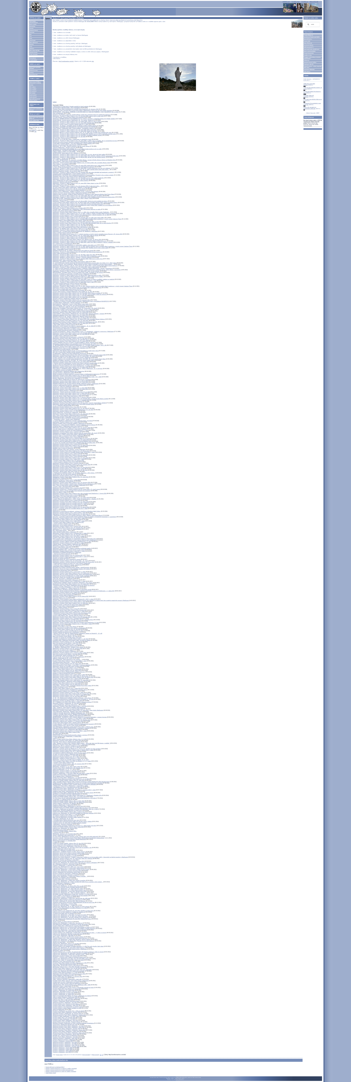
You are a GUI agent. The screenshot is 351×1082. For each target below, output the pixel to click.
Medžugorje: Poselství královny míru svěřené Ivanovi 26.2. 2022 (70, 278)
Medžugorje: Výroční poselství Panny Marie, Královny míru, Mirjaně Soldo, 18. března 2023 (77, 239)
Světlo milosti (56, 909)
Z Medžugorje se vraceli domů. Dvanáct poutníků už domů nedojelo (70, 106)
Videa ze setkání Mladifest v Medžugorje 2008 (65, 997)
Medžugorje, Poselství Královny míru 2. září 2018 (66, 475)
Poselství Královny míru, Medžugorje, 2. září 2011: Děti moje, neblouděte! (72, 969)
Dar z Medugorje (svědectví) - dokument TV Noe (65, 864)
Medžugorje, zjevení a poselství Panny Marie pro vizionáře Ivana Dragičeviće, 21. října (76, 622)
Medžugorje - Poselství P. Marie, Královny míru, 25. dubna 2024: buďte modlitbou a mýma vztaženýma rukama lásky (84, 197)
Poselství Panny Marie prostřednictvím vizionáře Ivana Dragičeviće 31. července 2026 (76, 109)
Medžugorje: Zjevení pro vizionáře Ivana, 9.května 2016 (67, 666)
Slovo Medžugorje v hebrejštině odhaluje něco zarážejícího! (68, 371)
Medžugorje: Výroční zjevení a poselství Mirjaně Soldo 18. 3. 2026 (70, 124)
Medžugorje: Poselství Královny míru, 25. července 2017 (68, 555)
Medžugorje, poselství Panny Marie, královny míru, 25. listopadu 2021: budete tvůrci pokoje (77, 287)
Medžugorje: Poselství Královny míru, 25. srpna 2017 (67, 545)
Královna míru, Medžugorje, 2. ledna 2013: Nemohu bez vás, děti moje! (71, 898)
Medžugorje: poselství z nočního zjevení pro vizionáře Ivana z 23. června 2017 (74, 562)
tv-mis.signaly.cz (33, 129)
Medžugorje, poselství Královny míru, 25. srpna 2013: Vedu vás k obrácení (72, 858)
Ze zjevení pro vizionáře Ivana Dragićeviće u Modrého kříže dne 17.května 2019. (74, 442)
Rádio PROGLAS (308, 43)
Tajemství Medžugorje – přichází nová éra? (64, 147)
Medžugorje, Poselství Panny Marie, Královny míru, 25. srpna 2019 (70, 414)
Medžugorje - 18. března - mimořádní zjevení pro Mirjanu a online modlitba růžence (75, 125)
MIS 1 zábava (32, 87)
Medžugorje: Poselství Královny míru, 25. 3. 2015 (66, 747)
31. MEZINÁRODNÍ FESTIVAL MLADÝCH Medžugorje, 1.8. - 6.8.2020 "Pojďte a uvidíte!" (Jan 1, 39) (79, 345)
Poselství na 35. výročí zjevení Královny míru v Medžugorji (68, 656)
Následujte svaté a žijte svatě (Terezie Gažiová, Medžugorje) (69, 176)
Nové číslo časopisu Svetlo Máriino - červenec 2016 (66, 654)
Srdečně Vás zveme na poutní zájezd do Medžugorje (67, 983)
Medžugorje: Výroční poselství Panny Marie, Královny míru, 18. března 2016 (73, 677)
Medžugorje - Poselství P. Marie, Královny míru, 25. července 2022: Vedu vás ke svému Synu (78, 258)
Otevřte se (56, 510)
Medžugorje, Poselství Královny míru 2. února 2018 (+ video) (69, 518)
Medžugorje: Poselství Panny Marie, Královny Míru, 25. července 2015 (71, 720)
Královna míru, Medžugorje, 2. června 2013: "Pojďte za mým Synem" (71, 869)
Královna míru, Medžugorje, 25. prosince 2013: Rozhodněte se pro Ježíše (65, 829)
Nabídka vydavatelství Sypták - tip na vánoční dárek (67, 171)
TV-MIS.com (295, 1)
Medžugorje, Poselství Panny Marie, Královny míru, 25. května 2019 (71, 440)
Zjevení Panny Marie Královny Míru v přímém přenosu (67, 722)
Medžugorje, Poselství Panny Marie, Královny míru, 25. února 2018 (70, 514)
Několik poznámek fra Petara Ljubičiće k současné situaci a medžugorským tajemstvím (76, 374)
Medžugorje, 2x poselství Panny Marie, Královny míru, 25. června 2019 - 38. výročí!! (75, 433)
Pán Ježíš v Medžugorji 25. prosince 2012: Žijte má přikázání (69, 901)
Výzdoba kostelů (33, 52)
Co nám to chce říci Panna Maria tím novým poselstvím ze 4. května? (71, 364)
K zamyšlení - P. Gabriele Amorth (61, 799)
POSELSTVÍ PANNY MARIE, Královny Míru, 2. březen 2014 (69, 812)
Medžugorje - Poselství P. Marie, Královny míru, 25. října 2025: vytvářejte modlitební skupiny (77, 135)
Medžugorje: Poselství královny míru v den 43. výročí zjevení (69, 188)
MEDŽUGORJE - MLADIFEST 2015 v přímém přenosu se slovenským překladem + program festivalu (80, 717)
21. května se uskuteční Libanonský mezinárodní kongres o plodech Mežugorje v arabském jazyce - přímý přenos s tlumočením (87, 269)
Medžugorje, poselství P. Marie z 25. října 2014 (65, 772)
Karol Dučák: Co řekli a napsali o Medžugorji (64, 466)
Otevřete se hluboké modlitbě (61, 558)
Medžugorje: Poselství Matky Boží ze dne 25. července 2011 (69, 973)
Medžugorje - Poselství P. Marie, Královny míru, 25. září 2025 (69, 136)
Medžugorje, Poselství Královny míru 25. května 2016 (67, 663)
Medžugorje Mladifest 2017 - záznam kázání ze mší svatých (69, 549)
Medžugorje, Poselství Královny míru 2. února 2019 (66, 456)
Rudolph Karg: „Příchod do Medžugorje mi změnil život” (67, 810)
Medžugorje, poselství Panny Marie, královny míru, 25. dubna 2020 (70, 367)
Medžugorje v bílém (58, 950)
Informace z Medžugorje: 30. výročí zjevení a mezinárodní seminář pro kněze (73, 987)
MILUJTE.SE (314, 1)
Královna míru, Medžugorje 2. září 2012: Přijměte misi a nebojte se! (71, 917)
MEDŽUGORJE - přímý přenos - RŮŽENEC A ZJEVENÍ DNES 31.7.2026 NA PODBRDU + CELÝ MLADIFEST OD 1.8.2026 (85, 112)
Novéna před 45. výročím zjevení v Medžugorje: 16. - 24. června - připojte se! (73, 120)
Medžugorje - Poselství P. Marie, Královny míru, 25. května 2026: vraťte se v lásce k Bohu (77, 121)
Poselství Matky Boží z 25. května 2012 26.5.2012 (66, 931)
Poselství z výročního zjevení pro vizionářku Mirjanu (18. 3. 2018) (70, 508)
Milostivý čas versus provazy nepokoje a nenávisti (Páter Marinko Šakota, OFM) (74, 142)
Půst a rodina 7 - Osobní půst (60, 158)
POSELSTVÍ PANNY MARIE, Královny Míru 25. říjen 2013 (68, 843)
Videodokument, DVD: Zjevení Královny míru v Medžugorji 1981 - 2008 (71, 984)
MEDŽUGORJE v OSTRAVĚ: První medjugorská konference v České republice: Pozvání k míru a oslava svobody (83, 175)
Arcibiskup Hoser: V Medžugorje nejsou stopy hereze (67, 426)
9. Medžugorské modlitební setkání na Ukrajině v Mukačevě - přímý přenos (73, 582)
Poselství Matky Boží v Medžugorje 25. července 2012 (67, 925)
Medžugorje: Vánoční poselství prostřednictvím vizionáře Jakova (70, 689)
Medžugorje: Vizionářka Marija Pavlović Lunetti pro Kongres (68, 290)
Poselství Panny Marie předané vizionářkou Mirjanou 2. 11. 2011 (70, 963)
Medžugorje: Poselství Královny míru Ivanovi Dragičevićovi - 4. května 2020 (73, 366)
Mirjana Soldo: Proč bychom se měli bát (63, 206)
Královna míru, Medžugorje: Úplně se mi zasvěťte (66, 943)
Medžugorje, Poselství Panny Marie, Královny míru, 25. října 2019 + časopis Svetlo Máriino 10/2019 (79, 403)
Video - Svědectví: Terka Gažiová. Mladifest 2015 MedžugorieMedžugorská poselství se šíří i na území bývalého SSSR (69, 708)
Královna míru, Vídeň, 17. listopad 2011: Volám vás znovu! (68, 960)
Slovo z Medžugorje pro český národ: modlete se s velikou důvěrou (70, 180)
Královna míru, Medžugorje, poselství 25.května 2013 (67, 871)
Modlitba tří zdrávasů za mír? (60, 687)
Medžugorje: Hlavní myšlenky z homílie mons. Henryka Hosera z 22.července (73, 484)
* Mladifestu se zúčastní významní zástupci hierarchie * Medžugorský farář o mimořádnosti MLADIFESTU (81, 301)
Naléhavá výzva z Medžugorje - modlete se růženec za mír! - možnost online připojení (75, 191)
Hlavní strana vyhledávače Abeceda (35, 109)
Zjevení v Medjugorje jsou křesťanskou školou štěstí (67, 872)
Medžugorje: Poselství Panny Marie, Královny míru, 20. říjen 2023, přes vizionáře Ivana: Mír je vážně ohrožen (82, 223)
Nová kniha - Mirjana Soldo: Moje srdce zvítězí (65, 471)
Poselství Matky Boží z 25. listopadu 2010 (64, 1017)
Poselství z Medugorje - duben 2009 (62, 1050)
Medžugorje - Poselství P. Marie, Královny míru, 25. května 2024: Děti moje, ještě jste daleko (77, 195)
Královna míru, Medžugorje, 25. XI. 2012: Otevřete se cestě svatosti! (71, 906)
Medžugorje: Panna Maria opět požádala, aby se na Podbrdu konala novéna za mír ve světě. (77, 149)
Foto (30, 36)
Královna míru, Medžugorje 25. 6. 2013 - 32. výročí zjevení (68, 866)
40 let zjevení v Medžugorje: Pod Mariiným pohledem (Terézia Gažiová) (72, 311)
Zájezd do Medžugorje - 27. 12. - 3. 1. (63, 769)
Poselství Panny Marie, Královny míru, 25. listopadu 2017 (68, 527)
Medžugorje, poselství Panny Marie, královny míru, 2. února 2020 (70, 387)
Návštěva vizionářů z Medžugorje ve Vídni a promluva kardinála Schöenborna (73, 1023)
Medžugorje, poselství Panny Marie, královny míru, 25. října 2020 (70, 334)
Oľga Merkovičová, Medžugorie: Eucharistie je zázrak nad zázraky (70, 924)
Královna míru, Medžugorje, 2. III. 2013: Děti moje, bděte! (68, 888)
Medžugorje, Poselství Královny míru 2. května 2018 (67, 500)
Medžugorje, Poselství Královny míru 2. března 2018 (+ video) (69, 512)
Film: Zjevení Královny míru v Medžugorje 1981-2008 (67, 729)
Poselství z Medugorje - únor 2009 (62, 1052)
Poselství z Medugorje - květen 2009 (62, 1049)
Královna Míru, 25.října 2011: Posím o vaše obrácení (67, 965)
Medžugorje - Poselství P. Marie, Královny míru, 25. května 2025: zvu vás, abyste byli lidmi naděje (79, 154)
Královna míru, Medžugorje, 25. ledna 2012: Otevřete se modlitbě (70, 953)
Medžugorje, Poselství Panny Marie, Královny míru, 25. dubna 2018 (71, 501)
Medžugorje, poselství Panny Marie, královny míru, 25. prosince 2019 (71, 394)
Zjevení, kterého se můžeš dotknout (62, 921)
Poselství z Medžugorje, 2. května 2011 (63, 993)
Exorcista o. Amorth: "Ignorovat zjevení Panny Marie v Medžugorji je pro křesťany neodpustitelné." (79, 838)
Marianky (31, 44)
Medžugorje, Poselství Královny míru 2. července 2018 (67, 488)
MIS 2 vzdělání (32, 89)
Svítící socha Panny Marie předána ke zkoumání (66, 844)
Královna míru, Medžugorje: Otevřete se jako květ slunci (68, 934)
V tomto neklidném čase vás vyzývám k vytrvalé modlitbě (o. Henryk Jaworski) (74, 342)
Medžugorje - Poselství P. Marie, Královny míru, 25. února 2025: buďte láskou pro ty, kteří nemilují (79, 165)
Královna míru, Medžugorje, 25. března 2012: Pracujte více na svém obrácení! (73, 941)
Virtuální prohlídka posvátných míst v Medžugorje (66, 632)
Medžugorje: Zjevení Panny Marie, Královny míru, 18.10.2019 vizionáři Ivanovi (73, 404)
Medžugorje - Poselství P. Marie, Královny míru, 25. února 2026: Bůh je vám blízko (75, 129)
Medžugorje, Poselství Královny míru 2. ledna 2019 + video (69, 459)
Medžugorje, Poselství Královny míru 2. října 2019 (66, 407)
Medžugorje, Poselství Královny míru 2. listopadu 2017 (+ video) (70, 533)
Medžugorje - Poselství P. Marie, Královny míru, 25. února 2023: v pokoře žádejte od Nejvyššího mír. (79, 241)
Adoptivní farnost (33, 30)
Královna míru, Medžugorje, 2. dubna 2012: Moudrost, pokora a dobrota (71, 939)
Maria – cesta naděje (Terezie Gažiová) (63, 249)
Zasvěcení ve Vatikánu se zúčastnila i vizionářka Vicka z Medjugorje (71, 274)
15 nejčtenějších (33, 60)
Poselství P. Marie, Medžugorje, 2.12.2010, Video (66, 1016)
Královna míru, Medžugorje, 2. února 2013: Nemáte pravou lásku (70, 891)
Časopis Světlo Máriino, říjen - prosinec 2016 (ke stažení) (68, 615)
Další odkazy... (307, 71)
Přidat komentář (95, 1054)
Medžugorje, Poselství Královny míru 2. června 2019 (67, 437)
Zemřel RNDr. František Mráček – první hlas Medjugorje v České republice (72, 143)
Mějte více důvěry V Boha (60, 492)
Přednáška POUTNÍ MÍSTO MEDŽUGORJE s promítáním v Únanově (71, 728)
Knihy (30, 46)
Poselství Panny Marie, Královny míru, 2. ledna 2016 (67, 688)
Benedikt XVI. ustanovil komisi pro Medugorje (65, 1035)
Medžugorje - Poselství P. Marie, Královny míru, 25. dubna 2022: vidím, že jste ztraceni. (76, 271)
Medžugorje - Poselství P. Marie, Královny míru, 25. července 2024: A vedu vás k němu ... (77, 186)
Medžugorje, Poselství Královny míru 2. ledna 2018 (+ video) (69, 521)
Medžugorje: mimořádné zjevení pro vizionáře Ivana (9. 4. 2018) (69, 504)
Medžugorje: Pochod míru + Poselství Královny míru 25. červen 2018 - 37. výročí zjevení (76, 489)
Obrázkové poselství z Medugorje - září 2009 (65, 1043)
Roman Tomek (59, 1054)
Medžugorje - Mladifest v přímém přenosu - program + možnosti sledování (72, 257)
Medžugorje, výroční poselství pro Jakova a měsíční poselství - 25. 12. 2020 (73, 326)
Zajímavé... (31, 48)
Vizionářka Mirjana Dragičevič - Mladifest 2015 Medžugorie (68, 715)
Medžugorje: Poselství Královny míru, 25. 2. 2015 (66, 751)
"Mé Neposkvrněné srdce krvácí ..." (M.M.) (64, 662)
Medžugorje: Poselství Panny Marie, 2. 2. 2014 (65, 814)
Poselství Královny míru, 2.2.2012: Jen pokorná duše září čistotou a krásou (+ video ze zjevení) (78, 952)
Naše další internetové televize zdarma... (34, 100)
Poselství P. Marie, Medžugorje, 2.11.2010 (64, 1019)
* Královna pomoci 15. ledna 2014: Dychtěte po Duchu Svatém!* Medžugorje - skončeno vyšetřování (69, 823)
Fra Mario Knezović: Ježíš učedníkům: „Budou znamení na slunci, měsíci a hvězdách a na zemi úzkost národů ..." (83, 264)
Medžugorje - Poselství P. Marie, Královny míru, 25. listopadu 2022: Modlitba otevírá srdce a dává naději (80, 247)
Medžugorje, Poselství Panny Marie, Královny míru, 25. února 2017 (70, 603)
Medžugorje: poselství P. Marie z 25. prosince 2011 (66, 956)
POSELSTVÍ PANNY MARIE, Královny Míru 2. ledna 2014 (68, 827)
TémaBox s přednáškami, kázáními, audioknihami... (312, 58)
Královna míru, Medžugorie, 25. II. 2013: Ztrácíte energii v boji (69, 890)
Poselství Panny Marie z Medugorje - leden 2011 (65, 1005)
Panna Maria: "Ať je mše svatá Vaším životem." (65, 496)
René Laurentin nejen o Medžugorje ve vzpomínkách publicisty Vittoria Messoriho (74, 538)
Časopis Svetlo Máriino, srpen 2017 (62, 547)
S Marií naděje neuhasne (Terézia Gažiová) (64, 324)
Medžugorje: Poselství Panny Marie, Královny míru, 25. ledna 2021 (70, 323)
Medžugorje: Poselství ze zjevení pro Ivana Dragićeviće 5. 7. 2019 (70, 430)
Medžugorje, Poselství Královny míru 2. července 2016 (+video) (70, 652)
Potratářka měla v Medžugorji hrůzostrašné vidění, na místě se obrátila (71, 640)
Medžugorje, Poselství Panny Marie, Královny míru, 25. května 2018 (71, 497)
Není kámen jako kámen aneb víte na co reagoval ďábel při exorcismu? (72, 438)
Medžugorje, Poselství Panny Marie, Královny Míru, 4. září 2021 (70, 296)
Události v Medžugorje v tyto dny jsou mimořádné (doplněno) (69, 190)
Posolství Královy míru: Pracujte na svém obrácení (66, 1004)
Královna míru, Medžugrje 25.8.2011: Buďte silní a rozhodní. (69, 971)
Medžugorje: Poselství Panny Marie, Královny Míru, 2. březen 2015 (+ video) (73, 750)
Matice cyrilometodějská (309, 51)
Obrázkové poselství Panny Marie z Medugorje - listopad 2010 (69, 1015)
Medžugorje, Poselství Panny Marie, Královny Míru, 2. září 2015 (70, 706)
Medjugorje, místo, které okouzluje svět (63, 961)
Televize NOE (307, 41)
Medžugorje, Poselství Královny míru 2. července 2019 (67, 431)
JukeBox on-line (308, 55)
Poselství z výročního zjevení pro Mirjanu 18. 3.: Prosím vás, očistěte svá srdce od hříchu (77, 748)
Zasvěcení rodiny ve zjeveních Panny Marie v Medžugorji (68, 436)
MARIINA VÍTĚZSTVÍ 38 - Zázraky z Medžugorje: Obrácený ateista (71, 316)
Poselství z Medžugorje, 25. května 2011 (64, 990)
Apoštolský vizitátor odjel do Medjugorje (63, 595)
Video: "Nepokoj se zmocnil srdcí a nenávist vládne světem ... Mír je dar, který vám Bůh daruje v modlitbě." (81, 743)
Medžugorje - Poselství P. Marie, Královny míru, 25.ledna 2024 (69, 208)
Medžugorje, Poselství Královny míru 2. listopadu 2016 (67, 618)
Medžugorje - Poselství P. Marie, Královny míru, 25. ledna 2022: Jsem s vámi (73, 282)
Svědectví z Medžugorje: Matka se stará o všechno (66, 285)
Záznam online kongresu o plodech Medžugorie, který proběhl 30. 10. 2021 (72, 291)
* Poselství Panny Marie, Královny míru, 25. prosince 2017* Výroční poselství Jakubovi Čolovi (68, 523)
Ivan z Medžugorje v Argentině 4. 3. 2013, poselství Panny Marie (64, 884)
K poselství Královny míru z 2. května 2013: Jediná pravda (68, 868)
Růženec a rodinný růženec (60, 607)
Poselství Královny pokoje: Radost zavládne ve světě (67, 1008)
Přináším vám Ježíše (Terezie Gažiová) (63, 210)
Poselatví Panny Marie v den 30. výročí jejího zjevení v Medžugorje (71, 980)
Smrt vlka (55, 920)
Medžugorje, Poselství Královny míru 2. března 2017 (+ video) (69, 602)
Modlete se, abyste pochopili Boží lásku (63, 673)
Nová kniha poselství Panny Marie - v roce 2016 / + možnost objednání (71, 665)
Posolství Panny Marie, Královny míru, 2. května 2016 (67, 669)
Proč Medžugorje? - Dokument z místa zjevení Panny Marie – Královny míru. (73, 726)
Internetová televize (308, 45)
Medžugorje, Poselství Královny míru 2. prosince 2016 (67, 216)
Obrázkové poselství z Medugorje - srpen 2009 (65, 1045)
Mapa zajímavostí (33, 42)
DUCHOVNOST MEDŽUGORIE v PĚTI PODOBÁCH (67, 108)
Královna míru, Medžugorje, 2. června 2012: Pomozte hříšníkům (70, 930)
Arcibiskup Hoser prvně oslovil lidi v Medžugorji (65, 593)
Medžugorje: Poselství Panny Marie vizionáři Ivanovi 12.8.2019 (69, 416)
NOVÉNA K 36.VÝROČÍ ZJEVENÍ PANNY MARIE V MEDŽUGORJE (71, 567)
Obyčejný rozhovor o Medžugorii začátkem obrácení (66, 298)
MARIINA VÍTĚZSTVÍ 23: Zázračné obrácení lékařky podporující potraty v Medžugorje (75, 383)
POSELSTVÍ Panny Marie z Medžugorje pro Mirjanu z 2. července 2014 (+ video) (74, 790)
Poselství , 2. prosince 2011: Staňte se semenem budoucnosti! (69, 957)
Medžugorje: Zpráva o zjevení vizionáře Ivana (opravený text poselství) (71, 490)
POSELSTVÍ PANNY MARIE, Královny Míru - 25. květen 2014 (69, 796)
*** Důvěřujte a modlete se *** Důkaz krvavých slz (66, 588)
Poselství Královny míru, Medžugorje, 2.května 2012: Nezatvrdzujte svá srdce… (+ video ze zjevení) (79, 932)
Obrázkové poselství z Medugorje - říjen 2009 (65, 1042)
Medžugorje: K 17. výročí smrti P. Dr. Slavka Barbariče (67, 529)
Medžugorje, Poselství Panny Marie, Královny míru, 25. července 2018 (71, 482)
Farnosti (31, 28)
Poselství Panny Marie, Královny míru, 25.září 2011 (67, 968)
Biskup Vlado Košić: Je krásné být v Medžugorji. (66, 412)
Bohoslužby (32, 26)
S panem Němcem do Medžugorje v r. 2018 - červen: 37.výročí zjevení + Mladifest (75, 499)
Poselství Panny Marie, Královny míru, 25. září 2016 (67, 629)
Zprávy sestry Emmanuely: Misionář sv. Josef (65, 875)
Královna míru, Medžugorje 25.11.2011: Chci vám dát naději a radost (71, 958)
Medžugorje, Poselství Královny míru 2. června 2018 (67, 495)
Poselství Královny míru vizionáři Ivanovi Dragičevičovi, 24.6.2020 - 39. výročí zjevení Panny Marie (79, 359)
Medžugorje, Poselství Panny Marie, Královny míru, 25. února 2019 (70, 455)
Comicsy (31, 72)
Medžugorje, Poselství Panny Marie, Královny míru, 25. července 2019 (71, 427)
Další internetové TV (309, 47)
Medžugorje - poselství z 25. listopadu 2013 (64, 834)
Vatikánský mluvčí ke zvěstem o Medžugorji (64, 651)
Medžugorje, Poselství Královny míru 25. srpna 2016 (67, 641)
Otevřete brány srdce (58, 625)
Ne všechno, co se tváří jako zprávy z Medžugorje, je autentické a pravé (72, 139)
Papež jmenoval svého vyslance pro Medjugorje (65, 606)
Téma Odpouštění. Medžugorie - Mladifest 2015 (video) (67, 711)
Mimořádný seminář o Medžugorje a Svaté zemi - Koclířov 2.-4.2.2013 (71, 894)
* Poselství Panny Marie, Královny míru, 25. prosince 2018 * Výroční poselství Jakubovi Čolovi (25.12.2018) (68, 461)
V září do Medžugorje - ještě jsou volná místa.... (65, 705)
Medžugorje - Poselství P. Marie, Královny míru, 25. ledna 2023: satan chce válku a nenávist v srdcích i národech (83, 242)
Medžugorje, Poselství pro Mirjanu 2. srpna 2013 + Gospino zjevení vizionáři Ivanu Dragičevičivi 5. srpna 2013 (68, 860)
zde (39, 127)
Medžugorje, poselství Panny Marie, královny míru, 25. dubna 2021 (71, 315)
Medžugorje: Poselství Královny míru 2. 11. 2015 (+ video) (68, 695)
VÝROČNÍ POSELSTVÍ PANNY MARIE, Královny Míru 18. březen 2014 (72, 807)
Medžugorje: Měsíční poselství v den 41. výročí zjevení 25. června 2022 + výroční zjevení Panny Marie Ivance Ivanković (85, 265)
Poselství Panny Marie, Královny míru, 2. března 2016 (67, 678)
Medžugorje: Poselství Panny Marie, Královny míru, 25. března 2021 (71, 317)
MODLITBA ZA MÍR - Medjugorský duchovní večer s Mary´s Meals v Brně (72, 198)
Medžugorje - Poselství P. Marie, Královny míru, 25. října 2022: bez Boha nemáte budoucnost (77, 252)
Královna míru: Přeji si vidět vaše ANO (63, 1000)
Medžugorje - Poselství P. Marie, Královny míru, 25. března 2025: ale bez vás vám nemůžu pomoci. (79, 157)
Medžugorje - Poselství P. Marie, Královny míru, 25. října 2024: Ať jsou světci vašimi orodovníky (78, 178)
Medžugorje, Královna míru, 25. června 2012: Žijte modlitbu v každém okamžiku (74, 928)
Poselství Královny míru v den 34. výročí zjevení (66, 725)
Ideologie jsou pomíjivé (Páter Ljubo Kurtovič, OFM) (66, 145)
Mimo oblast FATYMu (34, 50)
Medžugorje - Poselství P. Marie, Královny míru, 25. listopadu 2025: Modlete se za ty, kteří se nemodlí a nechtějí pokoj (84, 134)
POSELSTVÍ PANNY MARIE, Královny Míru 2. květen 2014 (68, 801)
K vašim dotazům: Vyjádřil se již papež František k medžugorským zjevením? (74, 724)
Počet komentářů (86, 1054)
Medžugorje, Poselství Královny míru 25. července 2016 (68, 648)
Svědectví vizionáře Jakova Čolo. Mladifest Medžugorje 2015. (69, 713)
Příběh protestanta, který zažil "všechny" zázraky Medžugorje (69, 449)
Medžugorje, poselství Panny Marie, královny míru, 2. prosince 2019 (71, 397)
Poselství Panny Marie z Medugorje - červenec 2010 (67, 1028)
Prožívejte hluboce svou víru (60, 597)
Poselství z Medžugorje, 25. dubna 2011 (63, 994)
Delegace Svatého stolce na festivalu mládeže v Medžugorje (69, 423)
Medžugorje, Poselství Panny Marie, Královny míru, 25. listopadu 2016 (71, 617)
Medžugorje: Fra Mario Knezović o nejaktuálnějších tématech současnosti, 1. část (74, 280)
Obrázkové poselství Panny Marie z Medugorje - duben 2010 (69, 1033)
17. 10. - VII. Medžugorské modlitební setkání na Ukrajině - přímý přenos (72, 698)
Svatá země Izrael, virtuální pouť (311, 49)
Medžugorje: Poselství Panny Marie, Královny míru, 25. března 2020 (71, 375)
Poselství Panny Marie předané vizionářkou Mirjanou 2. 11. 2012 (70, 908)
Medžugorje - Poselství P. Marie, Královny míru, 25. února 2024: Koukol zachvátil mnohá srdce (78, 204)
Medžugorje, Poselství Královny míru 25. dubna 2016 (67, 670)
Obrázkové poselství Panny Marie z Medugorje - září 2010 (68, 1026)
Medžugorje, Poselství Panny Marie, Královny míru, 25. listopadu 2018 (71, 464)
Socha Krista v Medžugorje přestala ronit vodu (65, 1024)
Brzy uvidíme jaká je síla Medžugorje (62, 243)
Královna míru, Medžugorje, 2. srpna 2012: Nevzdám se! (68, 923)
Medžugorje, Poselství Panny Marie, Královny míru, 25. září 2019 (70, 408)
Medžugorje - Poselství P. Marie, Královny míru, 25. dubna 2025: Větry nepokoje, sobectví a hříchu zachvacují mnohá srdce (86, 156)
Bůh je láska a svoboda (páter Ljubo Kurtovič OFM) (66, 289)
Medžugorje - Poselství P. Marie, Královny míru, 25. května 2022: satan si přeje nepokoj (76, 267)
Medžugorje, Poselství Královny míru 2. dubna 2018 (66, 506)
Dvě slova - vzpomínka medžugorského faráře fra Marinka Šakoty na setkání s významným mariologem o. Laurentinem (84, 516)
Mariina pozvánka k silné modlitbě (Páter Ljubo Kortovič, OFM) (69, 220)
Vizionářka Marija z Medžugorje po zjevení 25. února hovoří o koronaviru (72, 379)
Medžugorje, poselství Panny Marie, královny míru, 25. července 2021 (71, 300)
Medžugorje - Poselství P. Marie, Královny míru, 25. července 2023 (70, 230)
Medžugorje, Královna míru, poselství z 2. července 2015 (68, 721)
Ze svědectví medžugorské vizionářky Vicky (64, 816)
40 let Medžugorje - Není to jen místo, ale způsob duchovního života (71, 305)
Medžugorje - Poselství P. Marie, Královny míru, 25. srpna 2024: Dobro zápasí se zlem (76, 183)
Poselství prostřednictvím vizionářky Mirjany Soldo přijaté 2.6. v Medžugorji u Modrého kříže (77, 795)
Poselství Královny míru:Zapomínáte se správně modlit (67, 1006)
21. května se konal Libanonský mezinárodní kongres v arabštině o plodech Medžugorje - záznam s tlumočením (82, 268)
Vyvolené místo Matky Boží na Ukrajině (63, 913)
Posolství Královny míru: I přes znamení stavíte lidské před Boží (70, 938)
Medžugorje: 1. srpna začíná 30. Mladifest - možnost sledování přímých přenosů (74, 425)
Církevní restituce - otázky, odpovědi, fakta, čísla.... (313, 67)
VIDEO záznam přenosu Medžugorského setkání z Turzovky (69, 672)
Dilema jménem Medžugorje (60, 978)
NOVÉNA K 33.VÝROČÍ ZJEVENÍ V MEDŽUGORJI (66, 794)
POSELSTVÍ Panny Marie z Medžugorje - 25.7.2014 (67, 788)
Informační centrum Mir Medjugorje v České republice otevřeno (69, 173)
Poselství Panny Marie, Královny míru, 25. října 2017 (67, 534)
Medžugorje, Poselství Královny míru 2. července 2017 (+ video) (70, 556)
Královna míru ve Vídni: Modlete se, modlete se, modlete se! (69, 912)
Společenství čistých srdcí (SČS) (311, 37)
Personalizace (32, 58)
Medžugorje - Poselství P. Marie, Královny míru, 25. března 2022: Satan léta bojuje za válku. (77, 275)
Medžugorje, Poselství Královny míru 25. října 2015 (66, 696)
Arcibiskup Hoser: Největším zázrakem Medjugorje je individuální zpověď (72, 589)
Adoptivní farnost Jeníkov (310, 62)
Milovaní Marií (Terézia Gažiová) (61, 138)
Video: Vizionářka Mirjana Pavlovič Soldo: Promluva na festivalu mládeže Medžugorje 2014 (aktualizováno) (81, 781)
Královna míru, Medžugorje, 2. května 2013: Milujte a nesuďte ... (70, 876)
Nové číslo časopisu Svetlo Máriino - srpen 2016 (65, 643)
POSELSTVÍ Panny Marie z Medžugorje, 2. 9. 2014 (66, 777)
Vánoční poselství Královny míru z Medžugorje (65, 691)
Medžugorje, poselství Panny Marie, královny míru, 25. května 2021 (71, 312)
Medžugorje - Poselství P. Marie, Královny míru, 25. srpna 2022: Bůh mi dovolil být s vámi (77, 256)
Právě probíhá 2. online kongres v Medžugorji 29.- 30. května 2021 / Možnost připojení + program (78, 313)
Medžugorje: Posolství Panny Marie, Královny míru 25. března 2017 (71, 596)
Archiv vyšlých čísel (34, 120)
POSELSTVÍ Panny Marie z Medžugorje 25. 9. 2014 (66, 774)
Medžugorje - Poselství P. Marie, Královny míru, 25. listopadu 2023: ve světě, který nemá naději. (78, 217)
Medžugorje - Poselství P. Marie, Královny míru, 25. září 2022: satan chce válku (74, 254)
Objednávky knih (33, 74)
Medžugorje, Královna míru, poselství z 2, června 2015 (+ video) (70, 731)
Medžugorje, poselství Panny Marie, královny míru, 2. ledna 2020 (70, 393)
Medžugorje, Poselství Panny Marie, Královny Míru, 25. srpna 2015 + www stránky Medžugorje (78, 710)
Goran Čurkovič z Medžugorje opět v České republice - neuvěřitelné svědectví (73, 128)
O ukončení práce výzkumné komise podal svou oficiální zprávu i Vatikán (72, 821)
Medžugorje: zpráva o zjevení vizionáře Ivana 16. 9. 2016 (68, 630)
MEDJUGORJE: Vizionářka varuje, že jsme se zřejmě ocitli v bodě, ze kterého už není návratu (78, 272)
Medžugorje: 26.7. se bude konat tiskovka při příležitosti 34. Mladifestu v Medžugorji (75, 231)
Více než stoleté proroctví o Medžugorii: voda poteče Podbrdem (70, 429)
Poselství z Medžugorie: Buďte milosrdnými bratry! (66, 1001)
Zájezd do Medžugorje (58, 1009)
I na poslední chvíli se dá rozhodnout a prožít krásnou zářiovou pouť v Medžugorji (74, 540)
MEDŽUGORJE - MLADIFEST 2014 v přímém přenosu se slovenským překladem (74, 784)
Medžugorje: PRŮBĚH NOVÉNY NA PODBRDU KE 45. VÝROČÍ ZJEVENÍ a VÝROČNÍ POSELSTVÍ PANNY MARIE (84, 118)
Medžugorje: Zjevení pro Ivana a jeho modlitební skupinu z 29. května (71, 569)
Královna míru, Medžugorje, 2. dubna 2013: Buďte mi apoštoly (69, 880)
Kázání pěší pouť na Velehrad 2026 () (55, 1067)
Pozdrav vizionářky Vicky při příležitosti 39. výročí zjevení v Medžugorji (72, 357)
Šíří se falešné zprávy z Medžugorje (62, 776)
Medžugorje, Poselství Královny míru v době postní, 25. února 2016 (71, 680)
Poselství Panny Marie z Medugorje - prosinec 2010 (66, 1012)
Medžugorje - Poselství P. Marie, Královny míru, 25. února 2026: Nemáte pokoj (73, 123)
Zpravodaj (31, 32)
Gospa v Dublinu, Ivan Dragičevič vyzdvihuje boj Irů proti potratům (70, 895)
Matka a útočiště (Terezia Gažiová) (62, 232)
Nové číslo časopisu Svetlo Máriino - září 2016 (65, 636)
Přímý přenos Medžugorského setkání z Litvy (65, 667)
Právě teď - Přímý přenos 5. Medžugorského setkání (67, 742)
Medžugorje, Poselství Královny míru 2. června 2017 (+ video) (69, 571)
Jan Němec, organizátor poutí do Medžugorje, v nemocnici (68, 337)
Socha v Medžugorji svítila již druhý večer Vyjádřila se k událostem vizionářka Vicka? (64, 849)
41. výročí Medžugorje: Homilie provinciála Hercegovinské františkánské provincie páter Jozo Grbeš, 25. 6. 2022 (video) (85, 263)
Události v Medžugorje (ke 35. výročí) (63, 658)
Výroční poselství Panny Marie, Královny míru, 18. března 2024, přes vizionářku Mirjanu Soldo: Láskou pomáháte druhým (85, 202)
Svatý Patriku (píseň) (51, 1073)
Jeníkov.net (306, 60)
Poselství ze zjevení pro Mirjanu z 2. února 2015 (65, 755)
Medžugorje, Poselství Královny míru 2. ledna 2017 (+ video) (69, 611)
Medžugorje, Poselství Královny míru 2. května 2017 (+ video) (69, 581)
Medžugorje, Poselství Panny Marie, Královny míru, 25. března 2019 (71, 451)
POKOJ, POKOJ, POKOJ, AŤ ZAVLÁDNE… (65, 151)
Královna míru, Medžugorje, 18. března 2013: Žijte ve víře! (68, 886)
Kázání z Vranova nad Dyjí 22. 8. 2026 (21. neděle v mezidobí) (61, 1068)
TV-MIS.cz (304, 1)
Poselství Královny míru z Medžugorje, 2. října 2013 (66, 846)
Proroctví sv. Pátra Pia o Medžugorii (62, 386)
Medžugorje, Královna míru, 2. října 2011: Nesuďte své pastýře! (69, 967)
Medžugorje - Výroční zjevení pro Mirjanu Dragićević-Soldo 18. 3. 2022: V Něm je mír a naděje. (78, 276)
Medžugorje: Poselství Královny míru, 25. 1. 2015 (66, 757)
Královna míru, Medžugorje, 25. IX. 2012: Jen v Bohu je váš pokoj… (71, 916)
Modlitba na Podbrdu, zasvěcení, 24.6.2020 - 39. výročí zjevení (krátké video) (73, 360)
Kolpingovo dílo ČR (308, 64)
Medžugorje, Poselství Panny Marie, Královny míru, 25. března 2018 (71, 507)
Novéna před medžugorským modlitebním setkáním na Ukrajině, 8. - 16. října (73, 699)
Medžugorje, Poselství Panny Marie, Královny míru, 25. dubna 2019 (71, 445)
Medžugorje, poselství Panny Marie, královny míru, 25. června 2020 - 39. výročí (74, 356)
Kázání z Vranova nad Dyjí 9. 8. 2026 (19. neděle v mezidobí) (61, 1071)
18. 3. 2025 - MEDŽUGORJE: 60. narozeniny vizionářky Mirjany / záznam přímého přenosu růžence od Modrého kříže (84, 160)
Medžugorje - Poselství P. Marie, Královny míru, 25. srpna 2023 (69, 226)
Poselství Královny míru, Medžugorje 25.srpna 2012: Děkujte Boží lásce (72, 919)
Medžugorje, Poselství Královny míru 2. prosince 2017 (67, 526)
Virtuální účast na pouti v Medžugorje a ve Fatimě (66, 982)
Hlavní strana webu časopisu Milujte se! (36, 118)
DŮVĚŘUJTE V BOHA (59, 478)
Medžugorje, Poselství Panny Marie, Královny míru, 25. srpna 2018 (70, 477)
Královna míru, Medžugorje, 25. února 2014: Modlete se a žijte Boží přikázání (73, 813)
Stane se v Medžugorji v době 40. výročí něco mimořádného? (69, 307)
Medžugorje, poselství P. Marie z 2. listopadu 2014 (66, 770)
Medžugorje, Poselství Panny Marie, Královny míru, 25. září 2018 (70, 470)
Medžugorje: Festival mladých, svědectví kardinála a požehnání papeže (72, 548)
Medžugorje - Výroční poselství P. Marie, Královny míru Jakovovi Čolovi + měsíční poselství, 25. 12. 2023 (81, 215)
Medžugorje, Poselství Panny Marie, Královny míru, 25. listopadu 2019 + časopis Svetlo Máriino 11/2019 (80, 398)
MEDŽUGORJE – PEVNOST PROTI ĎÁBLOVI (65, 150)
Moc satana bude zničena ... (60, 530)
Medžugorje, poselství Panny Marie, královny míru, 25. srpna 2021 (70, 297)
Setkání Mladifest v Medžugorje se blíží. (63, 975)
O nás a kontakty (33, 54)
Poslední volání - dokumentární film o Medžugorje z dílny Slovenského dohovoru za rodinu (77, 209)
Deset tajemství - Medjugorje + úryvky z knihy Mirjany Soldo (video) (71, 304)
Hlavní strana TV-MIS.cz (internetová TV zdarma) (35, 82)
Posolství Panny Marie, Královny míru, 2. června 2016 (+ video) (70, 661)
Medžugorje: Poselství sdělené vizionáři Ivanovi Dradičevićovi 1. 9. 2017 (72, 541)
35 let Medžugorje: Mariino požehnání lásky (64, 655)
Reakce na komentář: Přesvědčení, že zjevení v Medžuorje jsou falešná (72, 995)
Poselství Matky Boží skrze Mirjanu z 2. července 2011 (67, 976)
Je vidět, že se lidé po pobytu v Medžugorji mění (66, 754)
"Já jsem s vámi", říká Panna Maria (62, 486)
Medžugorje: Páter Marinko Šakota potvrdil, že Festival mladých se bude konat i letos (76, 350)
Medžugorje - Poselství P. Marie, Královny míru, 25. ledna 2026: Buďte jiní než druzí (75, 131)
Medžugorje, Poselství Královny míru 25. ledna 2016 (67, 684)
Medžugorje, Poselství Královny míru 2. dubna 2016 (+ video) (69, 674)
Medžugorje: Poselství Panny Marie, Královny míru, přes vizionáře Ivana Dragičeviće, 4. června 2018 (79, 493)
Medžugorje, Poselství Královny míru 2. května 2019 (67, 444)
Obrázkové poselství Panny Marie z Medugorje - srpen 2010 (69, 1027)
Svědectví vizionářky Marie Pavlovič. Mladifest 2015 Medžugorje (70, 714)
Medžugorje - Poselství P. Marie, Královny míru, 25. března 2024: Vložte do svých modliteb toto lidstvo (80, 201)
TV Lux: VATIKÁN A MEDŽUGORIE (62, 405)
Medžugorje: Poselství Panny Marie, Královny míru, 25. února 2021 (70, 320)
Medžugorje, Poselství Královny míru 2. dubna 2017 (66, 592)
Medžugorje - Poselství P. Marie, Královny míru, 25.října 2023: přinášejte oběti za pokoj (76, 221)
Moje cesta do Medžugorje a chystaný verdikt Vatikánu (67, 817)
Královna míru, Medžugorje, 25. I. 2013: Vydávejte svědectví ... (69, 893)
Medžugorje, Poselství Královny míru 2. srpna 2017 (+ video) (69, 551)
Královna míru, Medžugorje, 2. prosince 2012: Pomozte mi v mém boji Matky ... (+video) (65, 904)
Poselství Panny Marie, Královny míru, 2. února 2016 (67, 683)
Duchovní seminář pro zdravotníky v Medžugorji (65, 873)
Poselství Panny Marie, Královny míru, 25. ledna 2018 (67, 519)
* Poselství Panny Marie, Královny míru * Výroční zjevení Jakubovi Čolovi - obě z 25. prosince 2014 (68, 763)
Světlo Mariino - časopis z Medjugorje (63, 897)
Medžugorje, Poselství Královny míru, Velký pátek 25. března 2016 (70, 676)
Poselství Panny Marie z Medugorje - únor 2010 (65, 1037)
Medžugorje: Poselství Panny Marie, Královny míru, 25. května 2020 (71, 361)
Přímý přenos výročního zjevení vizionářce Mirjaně (66, 887)
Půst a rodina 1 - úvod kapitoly (61, 164)
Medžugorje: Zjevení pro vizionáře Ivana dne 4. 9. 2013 (67, 854)
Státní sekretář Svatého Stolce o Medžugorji (64, 532)
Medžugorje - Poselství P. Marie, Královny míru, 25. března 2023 (70, 238)
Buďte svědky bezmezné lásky (61, 253)
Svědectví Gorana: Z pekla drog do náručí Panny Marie (67, 604)
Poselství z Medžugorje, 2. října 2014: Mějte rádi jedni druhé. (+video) (71, 773)
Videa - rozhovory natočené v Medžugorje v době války (67, 979)
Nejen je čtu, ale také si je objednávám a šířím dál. (309, 108)
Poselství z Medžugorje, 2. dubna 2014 (63, 805)
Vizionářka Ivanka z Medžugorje (61, 335)
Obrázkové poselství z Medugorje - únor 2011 (65, 1002)
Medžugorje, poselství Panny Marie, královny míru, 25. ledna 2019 (70, 389)
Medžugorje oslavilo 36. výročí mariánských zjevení (67, 559)
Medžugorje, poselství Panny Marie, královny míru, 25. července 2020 (71, 346)
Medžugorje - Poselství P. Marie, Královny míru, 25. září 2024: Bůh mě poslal (73, 179)
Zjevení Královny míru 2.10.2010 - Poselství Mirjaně (66, 1022)
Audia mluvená (33, 97)
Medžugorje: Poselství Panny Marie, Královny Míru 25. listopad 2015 (71, 694)
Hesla (30, 38)
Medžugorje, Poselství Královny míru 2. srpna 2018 (66, 479)
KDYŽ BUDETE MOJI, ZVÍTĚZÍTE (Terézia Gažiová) (67, 418)
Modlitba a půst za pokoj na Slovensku (63, 448)
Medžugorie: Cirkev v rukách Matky (62, 986)
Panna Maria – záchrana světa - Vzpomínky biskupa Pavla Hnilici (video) (72, 685)
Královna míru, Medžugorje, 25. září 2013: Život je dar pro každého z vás (72, 847)
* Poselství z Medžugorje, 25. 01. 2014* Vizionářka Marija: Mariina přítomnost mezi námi (66, 819)
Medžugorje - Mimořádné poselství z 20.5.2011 (65, 991)
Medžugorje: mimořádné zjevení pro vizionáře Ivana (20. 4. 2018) (70, 503)
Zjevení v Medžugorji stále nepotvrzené (63, 835)
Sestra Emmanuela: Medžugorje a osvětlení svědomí (67, 328)
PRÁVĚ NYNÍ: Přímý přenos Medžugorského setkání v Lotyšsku (70, 735)
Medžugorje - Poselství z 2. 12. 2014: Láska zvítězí (66, 766)
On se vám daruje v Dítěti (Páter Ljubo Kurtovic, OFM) (67, 396)
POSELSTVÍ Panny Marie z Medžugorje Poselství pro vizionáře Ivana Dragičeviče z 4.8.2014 (77, 783)
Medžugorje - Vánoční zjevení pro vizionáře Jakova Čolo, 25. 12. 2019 (71, 392)
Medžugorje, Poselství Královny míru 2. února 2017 (66, 608)
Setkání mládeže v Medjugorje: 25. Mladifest (64, 803)
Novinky (31, 85)
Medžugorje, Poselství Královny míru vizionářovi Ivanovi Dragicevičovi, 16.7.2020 (74, 344)
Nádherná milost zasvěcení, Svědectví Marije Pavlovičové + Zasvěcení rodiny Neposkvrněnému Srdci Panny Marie (83, 194)
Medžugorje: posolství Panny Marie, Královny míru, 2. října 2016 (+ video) (72, 624)
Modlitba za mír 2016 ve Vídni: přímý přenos (64, 626)
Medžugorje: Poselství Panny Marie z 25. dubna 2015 (67, 740)
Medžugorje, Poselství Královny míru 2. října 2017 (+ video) (68, 536)
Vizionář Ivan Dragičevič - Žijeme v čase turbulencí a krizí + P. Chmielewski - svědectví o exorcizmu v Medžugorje (83, 331)
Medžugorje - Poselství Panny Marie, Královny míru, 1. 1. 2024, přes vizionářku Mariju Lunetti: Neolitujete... (81, 212)
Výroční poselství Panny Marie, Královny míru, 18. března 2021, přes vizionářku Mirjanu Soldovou (79, 319)
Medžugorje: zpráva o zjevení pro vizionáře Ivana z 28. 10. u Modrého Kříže (73, 619)
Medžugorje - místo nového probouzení (63, 525)
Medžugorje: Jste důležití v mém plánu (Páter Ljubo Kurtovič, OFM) (71, 261)
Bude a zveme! (32, 24)
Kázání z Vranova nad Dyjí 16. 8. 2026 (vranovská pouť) (60, 1070)
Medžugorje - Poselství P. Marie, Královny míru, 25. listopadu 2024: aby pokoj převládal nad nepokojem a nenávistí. (83, 172)
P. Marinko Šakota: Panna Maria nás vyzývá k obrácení (68, 401)
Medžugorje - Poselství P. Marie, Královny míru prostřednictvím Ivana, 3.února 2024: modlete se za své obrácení (83, 205)
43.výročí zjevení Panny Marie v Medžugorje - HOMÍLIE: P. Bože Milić (71, 187)
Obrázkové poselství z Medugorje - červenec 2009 (66, 1046)
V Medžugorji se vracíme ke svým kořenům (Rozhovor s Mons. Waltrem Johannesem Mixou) (77, 515)
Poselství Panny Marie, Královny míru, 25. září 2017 (67, 537)
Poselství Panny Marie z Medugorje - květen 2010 (66, 1031)
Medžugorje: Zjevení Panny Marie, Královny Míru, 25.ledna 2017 (70, 610)
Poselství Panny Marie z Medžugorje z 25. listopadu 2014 (68, 768)
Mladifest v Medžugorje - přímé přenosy (63, 481)
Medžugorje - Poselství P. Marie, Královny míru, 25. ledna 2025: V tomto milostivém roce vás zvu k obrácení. (82, 168)
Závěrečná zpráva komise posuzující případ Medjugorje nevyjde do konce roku (73, 902)
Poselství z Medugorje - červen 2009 (62, 1048)
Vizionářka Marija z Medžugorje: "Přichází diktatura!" (67, 302)
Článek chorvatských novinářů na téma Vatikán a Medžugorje (69, 628)
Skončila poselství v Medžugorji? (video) (63, 372)
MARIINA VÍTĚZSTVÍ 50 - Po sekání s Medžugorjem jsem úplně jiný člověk (73, 250)
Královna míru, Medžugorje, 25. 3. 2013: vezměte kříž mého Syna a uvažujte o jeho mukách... (78, 882)
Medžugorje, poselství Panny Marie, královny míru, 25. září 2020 (70, 338)
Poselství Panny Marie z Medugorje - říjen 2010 (65, 1020)
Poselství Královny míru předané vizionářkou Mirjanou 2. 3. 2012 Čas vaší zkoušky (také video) (78, 946)
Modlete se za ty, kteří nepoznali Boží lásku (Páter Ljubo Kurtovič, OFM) (72, 227)
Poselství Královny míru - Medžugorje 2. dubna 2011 (67, 998)
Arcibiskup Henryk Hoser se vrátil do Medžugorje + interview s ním (70, 348)
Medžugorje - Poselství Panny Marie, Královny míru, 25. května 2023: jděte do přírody (75, 235)
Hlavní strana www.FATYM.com (33, 22)
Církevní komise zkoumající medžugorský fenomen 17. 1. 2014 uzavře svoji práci (74, 825)
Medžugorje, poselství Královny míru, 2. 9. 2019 (65, 411)
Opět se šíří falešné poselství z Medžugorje (64, 390)
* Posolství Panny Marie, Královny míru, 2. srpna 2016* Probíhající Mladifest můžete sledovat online (67, 645)
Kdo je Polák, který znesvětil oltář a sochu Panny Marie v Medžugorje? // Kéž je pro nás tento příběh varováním (82, 110)
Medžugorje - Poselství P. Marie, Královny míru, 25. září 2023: (69, 224)
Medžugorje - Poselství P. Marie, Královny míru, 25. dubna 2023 (70, 237)
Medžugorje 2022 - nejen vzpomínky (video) (64, 260)
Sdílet (54, 102)
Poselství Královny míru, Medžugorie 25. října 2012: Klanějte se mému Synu (73, 910)
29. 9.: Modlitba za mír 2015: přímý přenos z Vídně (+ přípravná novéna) (72, 702)
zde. (93, 61)
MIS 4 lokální (32, 93)
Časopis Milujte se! (308, 35)
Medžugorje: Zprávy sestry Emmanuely (63, 945)
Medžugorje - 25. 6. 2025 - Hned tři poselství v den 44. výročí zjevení (71, 146)
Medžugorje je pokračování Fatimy (62, 570)
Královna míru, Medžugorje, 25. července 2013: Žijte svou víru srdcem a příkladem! (75, 862)
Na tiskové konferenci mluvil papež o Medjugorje (65, 580)
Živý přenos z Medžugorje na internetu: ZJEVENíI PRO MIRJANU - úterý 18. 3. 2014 (75, 809)
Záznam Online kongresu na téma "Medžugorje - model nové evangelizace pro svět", (75, 322)
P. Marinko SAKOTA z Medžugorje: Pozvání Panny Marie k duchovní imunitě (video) (75, 363)
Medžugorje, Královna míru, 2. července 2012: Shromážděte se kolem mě (72, 927)
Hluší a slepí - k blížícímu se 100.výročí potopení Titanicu (68, 936)
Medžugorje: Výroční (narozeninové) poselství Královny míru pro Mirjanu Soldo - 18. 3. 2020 (77, 377)
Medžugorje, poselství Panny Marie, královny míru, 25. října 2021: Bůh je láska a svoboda (77, 293)
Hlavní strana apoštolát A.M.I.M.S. (34, 68)
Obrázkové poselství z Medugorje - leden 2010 (65, 1038)
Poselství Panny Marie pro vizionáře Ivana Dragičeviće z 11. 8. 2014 (71, 779)
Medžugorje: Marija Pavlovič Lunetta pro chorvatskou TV (68, 899)
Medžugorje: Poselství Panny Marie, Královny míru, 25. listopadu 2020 (71, 333)
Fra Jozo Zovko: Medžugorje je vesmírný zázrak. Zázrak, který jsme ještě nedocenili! (75, 836)
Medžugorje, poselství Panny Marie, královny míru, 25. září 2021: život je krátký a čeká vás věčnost (79, 294)
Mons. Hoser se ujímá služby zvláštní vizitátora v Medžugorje (69, 485)
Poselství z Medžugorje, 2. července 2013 (64, 865)
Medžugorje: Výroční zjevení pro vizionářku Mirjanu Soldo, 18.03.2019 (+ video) (74, 452)
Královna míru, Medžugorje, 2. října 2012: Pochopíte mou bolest (70, 914)
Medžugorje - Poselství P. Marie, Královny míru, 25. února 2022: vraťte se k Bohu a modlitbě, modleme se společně (83, 279)
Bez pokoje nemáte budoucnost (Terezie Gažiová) (66, 283)
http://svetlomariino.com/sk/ (66, 61)
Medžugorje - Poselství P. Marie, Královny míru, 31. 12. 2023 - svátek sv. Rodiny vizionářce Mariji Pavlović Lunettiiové (84, 213)
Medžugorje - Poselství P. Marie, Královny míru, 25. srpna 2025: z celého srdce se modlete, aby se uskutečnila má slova (85, 140)
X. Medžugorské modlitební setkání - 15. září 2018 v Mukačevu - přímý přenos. (74, 473)
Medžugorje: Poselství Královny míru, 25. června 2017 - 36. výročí (70, 560)
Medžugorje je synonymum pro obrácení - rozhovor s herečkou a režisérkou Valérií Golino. (76, 511)
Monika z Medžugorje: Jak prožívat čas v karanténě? (67, 378)
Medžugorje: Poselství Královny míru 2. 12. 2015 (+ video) (68, 692)
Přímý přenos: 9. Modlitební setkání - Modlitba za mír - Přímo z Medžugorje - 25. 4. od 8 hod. (77, 368)
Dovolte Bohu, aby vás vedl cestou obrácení (64, 474)
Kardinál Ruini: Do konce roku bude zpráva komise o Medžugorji (70, 949)
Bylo (30, 34)
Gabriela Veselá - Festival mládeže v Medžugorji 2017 (67, 544)
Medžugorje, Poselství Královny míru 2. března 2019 (67, 446)
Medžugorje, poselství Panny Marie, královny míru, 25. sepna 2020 (71, 341)
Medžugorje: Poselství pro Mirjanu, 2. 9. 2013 (65, 855)
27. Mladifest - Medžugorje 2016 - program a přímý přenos (68, 647)
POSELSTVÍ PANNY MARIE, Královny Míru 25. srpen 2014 (68, 780)
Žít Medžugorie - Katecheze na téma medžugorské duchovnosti (69, 353)
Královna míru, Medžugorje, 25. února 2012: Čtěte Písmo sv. (69, 947)
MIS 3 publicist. (33, 91)
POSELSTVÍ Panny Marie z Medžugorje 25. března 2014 (68, 806)
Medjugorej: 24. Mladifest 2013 (61, 877)
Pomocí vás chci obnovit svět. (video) (63, 650)
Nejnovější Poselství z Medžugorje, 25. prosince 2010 (67, 1013)
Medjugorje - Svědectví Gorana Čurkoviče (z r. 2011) (66, 758)
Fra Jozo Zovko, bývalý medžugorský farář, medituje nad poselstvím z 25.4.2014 (74, 798)
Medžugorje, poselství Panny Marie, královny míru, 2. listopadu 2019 (71, 400)
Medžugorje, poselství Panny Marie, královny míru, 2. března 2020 (70, 381)
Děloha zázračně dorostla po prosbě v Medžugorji (66, 330)
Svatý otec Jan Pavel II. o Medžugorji (63, 578)
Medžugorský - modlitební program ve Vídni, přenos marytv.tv (69, 851)
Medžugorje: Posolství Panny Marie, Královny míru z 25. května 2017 (71, 573)
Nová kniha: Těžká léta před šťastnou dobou (64, 964)
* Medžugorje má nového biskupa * (62, 349)
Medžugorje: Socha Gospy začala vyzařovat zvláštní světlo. (69, 853)
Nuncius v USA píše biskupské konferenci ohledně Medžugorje (69, 839)
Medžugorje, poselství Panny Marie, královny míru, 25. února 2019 (70, 382)
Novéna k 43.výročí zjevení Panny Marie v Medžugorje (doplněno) (70, 193)
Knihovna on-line (33, 70)
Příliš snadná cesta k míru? (60, 184)
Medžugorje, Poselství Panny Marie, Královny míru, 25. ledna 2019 (70, 457)
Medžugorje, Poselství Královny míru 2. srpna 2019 (66, 422)
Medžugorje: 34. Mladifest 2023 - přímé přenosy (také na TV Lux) (70, 228)
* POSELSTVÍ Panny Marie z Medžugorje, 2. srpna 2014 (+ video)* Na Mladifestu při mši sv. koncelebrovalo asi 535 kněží (70, 786)
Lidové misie (32, 40)
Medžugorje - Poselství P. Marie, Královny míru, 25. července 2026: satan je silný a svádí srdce (78, 116)
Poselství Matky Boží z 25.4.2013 (62, 879)
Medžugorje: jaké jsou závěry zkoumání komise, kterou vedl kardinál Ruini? (73, 574)
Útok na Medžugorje (58, 113)
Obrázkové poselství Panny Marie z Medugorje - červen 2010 (69, 1030)
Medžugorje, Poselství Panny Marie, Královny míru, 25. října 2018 (70, 467)
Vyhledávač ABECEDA (309, 69)
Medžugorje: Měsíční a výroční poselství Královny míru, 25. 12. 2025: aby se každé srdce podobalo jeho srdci (82, 132)
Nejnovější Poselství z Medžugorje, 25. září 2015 (66, 703)
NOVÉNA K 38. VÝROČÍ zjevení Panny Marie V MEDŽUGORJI (69, 434)
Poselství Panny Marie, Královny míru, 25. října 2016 (67, 621)
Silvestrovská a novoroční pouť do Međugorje (65, 327)
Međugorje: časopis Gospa (60, 199)
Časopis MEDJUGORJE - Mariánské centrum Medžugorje (68, 681)
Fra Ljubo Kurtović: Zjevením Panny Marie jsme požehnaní (68, 117)
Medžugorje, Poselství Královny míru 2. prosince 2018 (67, 463)
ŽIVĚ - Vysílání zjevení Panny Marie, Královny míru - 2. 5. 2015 (70, 739)
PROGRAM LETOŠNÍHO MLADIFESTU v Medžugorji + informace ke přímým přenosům (67, 553)
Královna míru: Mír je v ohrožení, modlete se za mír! (67, 746)
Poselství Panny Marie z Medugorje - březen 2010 (66, 1034)
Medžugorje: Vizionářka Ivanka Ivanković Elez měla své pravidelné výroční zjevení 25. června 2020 (79, 355)
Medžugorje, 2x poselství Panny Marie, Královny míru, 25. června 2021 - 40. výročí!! (75, 308)
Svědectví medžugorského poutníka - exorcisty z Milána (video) (70, 385)
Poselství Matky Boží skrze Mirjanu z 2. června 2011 (67, 989)
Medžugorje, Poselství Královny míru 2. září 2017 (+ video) (68, 543)
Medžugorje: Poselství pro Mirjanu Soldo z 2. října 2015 (67, 700)
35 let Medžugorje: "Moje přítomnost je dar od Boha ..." (67, 659)
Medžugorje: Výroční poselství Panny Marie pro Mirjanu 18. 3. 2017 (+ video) (73, 599)
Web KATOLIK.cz (308, 39)
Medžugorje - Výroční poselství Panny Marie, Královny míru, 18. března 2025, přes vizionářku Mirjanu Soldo (81, 162)
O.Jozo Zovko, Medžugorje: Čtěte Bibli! (63, 935)
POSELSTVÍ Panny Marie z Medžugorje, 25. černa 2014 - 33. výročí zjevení (73, 792)
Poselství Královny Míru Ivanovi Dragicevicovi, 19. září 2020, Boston (71, 339)
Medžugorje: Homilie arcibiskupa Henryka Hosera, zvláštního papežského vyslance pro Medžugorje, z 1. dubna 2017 (84, 591)
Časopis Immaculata (309, 53)
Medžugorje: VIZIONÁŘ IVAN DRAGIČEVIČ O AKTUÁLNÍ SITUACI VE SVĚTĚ (74, 127)
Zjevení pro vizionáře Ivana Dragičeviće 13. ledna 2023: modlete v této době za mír (75, 245)
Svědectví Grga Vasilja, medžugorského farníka (65, 791)
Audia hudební (32, 95)
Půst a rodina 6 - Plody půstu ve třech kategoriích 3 (66, 161)
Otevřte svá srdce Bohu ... (60, 942)
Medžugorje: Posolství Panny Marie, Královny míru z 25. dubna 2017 (71, 584)
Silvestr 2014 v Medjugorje (60, 765)
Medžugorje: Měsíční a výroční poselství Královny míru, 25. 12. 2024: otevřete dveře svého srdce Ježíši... (81, 169)
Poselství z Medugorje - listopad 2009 (63, 1041)
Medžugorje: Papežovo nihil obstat (62, 182)
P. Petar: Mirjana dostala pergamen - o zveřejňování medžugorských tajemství (73, 167)
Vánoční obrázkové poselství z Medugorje (64, 1039)
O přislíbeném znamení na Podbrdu (62, 370)
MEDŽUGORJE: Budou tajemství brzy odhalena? (66, 153)
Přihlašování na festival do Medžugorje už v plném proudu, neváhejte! (71, 575)
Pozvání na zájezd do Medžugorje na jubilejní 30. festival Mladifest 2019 (72, 441)
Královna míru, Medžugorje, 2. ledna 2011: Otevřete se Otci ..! (69, 954)
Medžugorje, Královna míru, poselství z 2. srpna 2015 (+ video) (69, 718)
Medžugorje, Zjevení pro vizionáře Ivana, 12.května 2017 (68, 577)
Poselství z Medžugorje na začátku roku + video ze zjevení (68, 1011)
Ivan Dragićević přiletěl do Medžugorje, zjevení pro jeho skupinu (70, 753)
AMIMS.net (286, 1)
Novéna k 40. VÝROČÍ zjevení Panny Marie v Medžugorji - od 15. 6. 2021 (72, 309)
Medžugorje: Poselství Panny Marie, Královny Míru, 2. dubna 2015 (70, 744)
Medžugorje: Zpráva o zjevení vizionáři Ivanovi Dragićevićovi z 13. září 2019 (73, 409)
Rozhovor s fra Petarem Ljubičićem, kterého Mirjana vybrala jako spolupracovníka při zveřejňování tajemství (81, 114)
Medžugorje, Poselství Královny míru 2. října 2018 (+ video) (68, 468)
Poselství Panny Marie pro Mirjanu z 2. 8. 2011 (65, 972)
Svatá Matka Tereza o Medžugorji (62, 566)
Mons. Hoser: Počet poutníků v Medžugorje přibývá (66, 415)
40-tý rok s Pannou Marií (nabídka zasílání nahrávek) (67, 352)
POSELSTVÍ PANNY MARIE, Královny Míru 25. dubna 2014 (69, 802)
